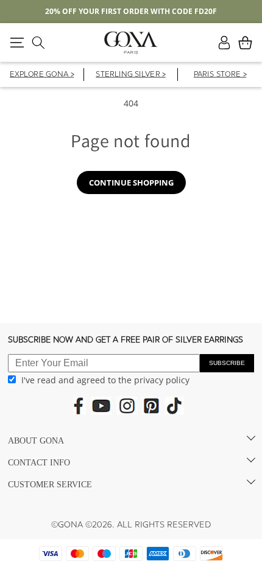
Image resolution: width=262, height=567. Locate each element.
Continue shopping (131, 182)
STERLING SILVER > (130, 75)
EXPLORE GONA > (42, 75)
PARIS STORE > (220, 75)
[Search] (38, 42)
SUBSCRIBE (227, 363)
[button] (16, 42)
